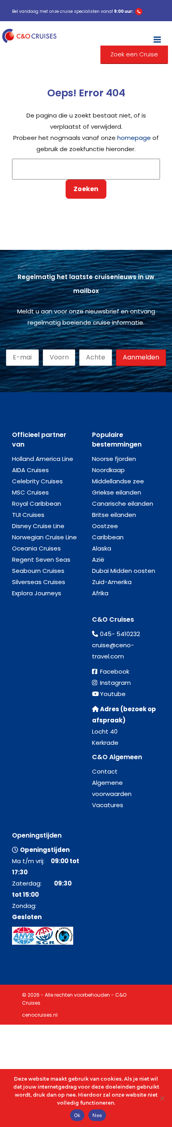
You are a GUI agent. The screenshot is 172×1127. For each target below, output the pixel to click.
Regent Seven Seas (41, 559)
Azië (98, 559)
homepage (134, 138)
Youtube (113, 694)
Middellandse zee (118, 481)
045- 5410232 (120, 634)
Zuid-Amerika (112, 582)
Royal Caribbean (36, 503)
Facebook (114, 671)
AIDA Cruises (30, 470)
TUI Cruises (28, 515)
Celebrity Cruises (37, 481)
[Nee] (162, 1098)
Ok (77, 1115)
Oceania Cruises (36, 548)
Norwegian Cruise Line (44, 537)
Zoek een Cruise (134, 54)
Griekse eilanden (116, 492)
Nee (97, 1115)
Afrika (100, 593)
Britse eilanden (114, 515)
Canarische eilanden (122, 503)
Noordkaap (108, 470)
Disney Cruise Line (38, 526)
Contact (105, 771)
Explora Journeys (36, 593)
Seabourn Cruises (38, 570)
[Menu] (157, 36)
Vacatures (107, 805)
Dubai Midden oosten (123, 570)
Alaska (101, 548)
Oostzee (105, 526)
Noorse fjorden (114, 459)
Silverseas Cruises (38, 582)
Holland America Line (42, 459)
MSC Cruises (30, 492)
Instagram (115, 682)
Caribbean (108, 537)
